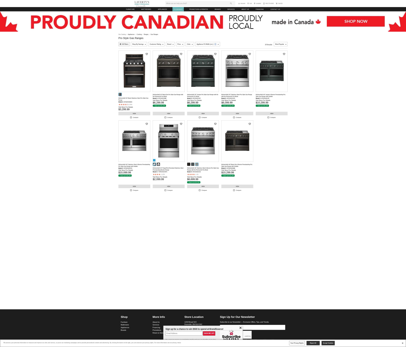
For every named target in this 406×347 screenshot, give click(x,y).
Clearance (178, 9)
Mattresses (146, 9)
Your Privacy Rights (297, 343)
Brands (218, 9)
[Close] (402, 343)
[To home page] (142, 3)
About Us (245, 9)
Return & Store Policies (161, 333)
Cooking (139, 34)
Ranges (146, 34)
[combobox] (139, 44)
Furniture (130, 9)
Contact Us (275, 9)
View (134, 113)
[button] (239, 3)
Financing (260, 9)
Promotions (157, 330)
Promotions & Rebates (198, 9)
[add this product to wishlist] (146, 54)
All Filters (125, 44)
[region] (203, 343)
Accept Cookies (328, 343)
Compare (135, 117)
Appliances (162, 9)
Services (231, 9)
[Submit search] (231, 3)
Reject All (313, 343)
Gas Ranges (154, 34)
